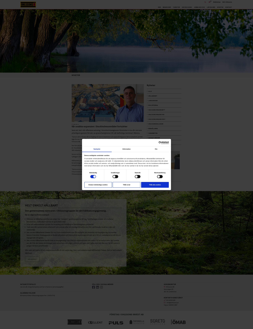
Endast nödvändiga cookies (98, 185)
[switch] (115, 176)
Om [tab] (156, 149)
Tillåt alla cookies (155, 185)
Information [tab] (126, 149)
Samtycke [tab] (96, 149)
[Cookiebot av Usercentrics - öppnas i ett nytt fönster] (160, 142)
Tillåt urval (126, 185)
